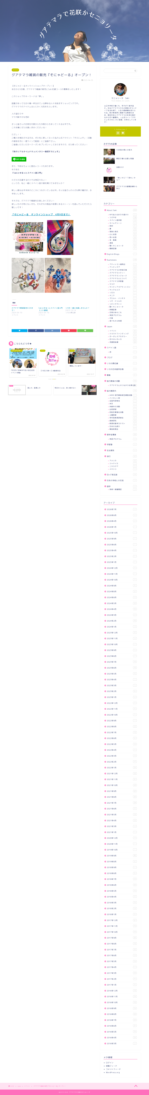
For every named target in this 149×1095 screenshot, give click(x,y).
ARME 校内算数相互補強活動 (122, 395)
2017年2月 (121, 979)
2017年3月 (121, 973)
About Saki (121, 210)
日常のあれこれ (123, 312)
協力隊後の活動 (121, 381)
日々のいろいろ (123, 339)
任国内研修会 (122, 401)
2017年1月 (121, 985)
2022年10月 (121, 715)
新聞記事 (122, 309)
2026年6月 (121, 515)
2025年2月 (121, 556)
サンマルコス (122, 290)
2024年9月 (121, 586)
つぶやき (123, 217)
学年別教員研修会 (122, 418)
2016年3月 (121, 1043)
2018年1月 (121, 914)
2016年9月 (121, 1008)
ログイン (109, 1062)
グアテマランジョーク (122, 276)
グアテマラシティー (122, 273)
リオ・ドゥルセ (122, 301)
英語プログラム (122, 315)
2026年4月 (121, 521)
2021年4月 (121, 820)
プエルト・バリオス (122, 298)
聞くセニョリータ (123, 246)
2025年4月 (121, 550)
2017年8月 (121, 944)
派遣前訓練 (123, 342)
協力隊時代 (121, 391)
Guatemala (121, 260)
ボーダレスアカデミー (122, 336)
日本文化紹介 (122, 426)
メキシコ (122, 469)
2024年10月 (121, 580)
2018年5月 (121, 891)
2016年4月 (121, 1037)
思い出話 (123, 237)
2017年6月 (121, 955)
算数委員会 (122, 429)
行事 (122, 318)
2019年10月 (121, 850)
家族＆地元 (122, 231)
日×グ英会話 (121, 474)
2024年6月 (121, 597)
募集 (121, 375)
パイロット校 (122, 398)
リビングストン (122, 304)
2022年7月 (121, 732)
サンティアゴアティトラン (123, 287)
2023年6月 (121, 668)
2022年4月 (121, 750)
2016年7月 (121, 1020)
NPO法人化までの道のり (122, 214)
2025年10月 (121, 533)
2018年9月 (121, 867)
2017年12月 (121, 920)
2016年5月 (121, 1032)
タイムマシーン (122, 223)
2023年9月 (121, 650)
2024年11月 (121, 574)
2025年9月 (121, 539)
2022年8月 (121, 726)
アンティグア (123, 267)
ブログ (121, 357)
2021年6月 (121, 809)
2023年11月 (121, 638)
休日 (122, 403)
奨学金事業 (121, 434)
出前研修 (122, 409)
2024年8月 (121, 591)
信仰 (122, 226)
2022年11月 (121, 709)
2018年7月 (121, 879)
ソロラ (122, 292)
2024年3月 (121, 615)
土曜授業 (122, 415)
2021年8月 (121, 797)
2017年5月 (121, 961)
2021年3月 (121, 826)
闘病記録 (122, 248)
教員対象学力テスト (122, 423)
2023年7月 (121, 662)
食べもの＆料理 (122, 321)
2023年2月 (121, 691)
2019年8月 (121, 861)
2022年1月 (121, 767)
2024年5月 (121, 603)
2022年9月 (121, 720)
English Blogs (121, 254)
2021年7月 (121, 803)
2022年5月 (121, 744)
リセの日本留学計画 (121, 369)
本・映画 (123, 240)
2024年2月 (121, 621)
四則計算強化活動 (122, 412)
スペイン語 (121, 347)
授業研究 (123, 421)
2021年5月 (121, 814)
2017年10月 (121, 932)
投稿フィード (111, 1066)
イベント (15, 70)
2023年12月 (121, 632)
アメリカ (123, 460)
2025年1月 (121, 562)
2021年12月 (121, 773)
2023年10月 (121, 644)
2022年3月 (121, 756)
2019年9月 (121, 855)
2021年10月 (121, 785)
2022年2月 (121, 762)
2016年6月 (121, 1026)
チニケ (122, 295)
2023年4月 (121, 679)
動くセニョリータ (123, 307)
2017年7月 (121, 949)
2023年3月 (121, 685)
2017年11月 (121, 926)
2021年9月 (121, 791)
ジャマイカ (122, 463)
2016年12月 (121, 991)
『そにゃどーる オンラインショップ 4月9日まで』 (41, 214)
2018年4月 (121, 897)
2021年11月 (121, 779)
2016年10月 (121, 1002)
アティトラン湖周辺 (122, 264)
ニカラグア (122, 466)
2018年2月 (121, 908)
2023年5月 (121, 674)
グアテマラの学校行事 (123, 270)
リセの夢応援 (121, 363)
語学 (121, 486)
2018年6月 (121, 885)
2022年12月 (121, 703)
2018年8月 (121, 873)
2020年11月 (121, 844)
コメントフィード (113, 1069)
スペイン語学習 (123, 220)
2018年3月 (121, 902)
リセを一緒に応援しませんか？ (77, 308)
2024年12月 (121, 568)
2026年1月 (121, 527)
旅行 (121, 456)
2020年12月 (121, 838)
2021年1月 (121, 832)
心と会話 (123, 234)
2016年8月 (121, 1014)
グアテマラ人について (122, 278)
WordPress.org (113, 1072)
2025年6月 (121, 544)
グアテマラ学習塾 (123, 281)
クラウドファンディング (123, 334)
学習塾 (121, 444)
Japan (121, 326)
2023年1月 (121, 697)
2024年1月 (121, 627)
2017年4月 (121, 967)
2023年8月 (121, 656)
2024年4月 (121, 609)
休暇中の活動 (122, 406)
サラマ (122, 284)
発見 (122, 243)
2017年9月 (121, 938)
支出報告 (121, 450)
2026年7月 (121, 509)
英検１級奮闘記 (122, 489)
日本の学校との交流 (121, 480)
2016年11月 (121, 996)
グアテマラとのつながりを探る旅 (123, 385)
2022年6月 (121, 738)
